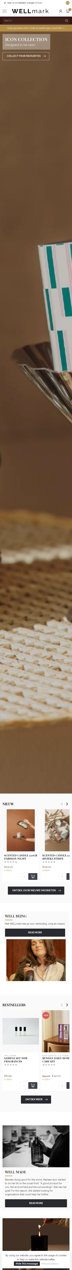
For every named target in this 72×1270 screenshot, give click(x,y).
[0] (67, 11)
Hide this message (27, 1263)
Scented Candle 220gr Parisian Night (20, 857)
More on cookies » (50, 1263)
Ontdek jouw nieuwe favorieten (34, 890)
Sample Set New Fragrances (16, 1060)
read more (35, 932)
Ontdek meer (34, 1099)
